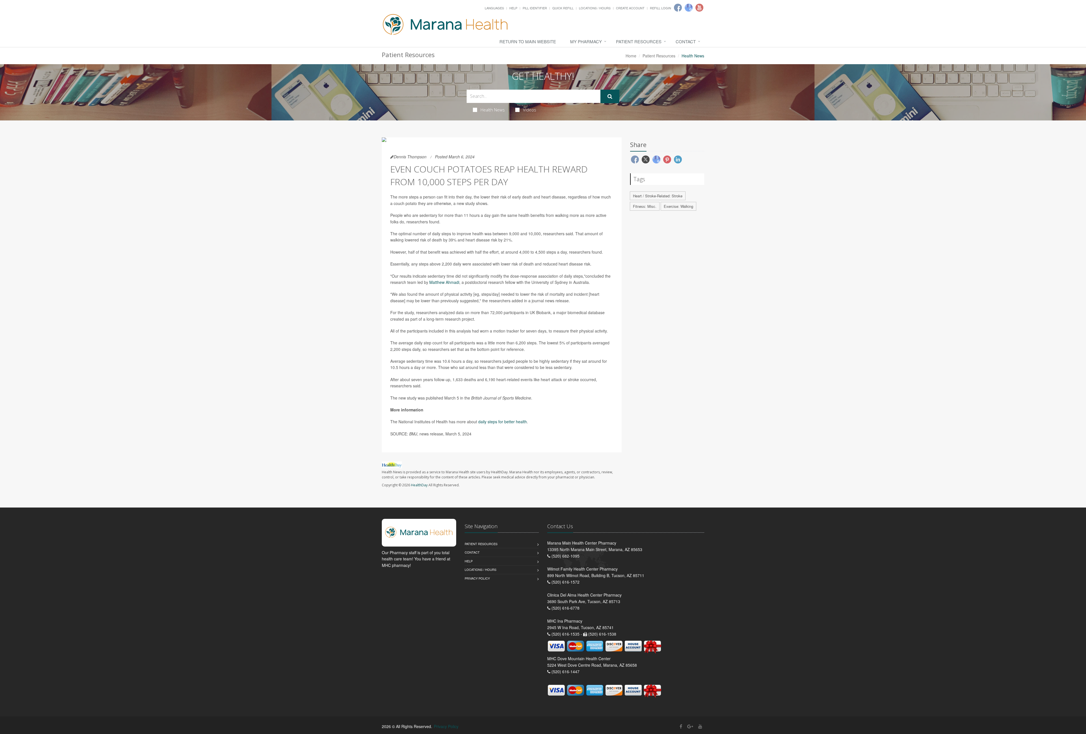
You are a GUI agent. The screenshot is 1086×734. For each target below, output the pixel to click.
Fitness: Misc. (644, 206)
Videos (529, 110)
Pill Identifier (535, 8)
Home (631, 56)
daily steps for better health (502, 421)
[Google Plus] (690, 726)
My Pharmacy (586, 41)
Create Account (630, 8)
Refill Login (660, 8)
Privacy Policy (477, 578)
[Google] (689, 8)
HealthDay (419, 485)
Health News (492, 110)
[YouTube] (700, 726)
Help (513, 8)
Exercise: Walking (678, 206)
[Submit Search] (609, 96)
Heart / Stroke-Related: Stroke (657, 195)
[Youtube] (699, 8)
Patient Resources (638, 41)
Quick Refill (563, 8)
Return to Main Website (527, 41)
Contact (686, 41)
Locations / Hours (595, 8)
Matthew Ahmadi (444, 282)
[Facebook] (678, 8)
